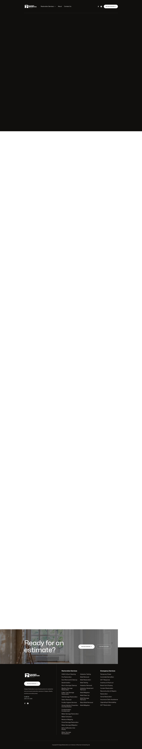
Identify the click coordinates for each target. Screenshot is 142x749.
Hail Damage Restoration (69, 697)
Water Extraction (67, 716)
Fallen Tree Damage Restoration (68, 693)
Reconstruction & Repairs (108, 691)
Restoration (104, 694)
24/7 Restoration (105, 705)
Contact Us (67, 6)
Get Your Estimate (111, 6)
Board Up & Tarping (106, 685)
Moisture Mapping (67, 719)
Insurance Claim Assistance (109, 699)
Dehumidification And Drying (68, 728)
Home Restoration (106, 696)
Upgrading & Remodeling (108, 702)
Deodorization (66, 682)
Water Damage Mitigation (69, 725)
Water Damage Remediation (66, 733)
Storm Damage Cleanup (69, 685)
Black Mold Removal (86, 702)
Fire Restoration (67, 677)
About (60, 6)
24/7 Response (105, 680)
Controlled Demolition (107, 677)
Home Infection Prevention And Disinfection (70, 706)
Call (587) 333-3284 (32, 48)
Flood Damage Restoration (70, 722)
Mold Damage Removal (84, 699)
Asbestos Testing (85, 674)
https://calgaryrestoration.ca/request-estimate (79, 589)
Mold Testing (84, 682)
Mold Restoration (85, 680)
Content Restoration (106, 688)
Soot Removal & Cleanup (69, 680)
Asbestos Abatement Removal (86, 689)
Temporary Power (105, 674)
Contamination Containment (66, 710)
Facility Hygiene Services (69, 702)
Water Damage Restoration (70, 714)
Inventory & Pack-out (106, 682)
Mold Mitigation (85, 692)
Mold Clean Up (84, 695)
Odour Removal (66, 699)
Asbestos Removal (86, 685)
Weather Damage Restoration (67, 689)
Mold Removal (84, 677)
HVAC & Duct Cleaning (69, 674)
